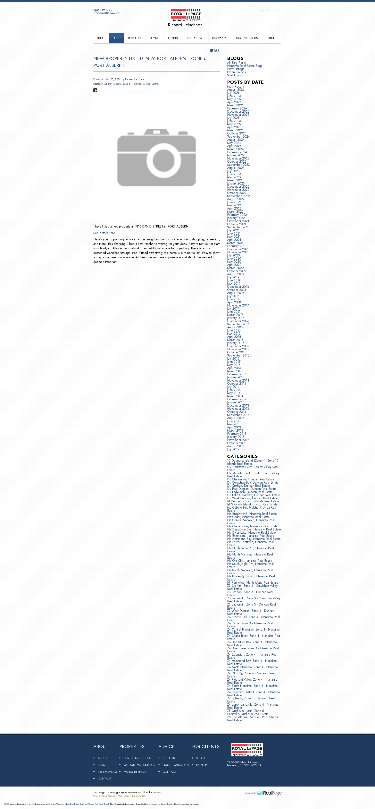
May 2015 (233, 365)
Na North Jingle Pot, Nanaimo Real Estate (250, 550)
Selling (173, 38)
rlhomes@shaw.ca (106, 13)
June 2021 (234, 233)
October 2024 (236, 133)
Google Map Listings (139, 765)
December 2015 (238, 346)
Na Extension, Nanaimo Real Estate (250, 535)
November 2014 (238, 380)
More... (272, 38)
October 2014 (236, 383)
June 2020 (234, 258)
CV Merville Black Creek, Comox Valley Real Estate (253, 474)
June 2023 (234, 174)
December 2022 (238, 186)
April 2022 (234, 208)
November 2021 (238, 221)
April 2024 (234, 146)
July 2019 (233, 277)
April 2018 (234, 302)
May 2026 (234, 99)
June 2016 (234, 330)
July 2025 (233, 118)
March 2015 (235, 371)
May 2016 (233, 333)
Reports (169, 758)
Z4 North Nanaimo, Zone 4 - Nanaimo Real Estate (252, 668)
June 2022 (234, 202)
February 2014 (236, 399)
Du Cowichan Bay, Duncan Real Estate (253, 482)
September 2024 (238, 136)
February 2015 (236, 374)
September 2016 (238, 324)
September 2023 (238, 164)
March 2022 (235, 211)
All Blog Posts (236, 62)
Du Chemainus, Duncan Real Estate (250, 479)
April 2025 (234, 127)
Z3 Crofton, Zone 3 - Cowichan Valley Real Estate (252, 587)
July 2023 (233, 171)
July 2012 (233, 449)
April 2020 (234, 264)
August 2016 (235, 327)
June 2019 (234, 280)
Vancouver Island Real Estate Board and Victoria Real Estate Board (82, 804)
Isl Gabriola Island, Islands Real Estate (252, 504)
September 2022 (238, 196)
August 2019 (235, 274)
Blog (116, 38)
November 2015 (238, 349)
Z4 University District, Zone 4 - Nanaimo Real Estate (253, 693)
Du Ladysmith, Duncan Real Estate (250, 492)
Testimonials (107, 772)
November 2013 (238, 408)
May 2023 (234, 177)
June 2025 (234, 121)
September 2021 (238, 227)
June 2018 (234, 299)
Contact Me (195, 38)
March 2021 (235, 243)
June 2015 (234, 361)
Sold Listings (235, 75)
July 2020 (233, 255)
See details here (104, 233)
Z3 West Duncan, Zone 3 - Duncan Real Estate (250, 612)
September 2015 (238, 355)
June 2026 (234, 96)
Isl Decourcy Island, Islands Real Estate (253, 501)
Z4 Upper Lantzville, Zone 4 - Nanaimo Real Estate (253, 706)
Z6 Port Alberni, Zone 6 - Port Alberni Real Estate (131, 84)
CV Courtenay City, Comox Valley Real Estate (252, 468)
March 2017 (235, 315)
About (102, 758)
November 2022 (238, 189)
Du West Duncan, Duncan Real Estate (252, 498)
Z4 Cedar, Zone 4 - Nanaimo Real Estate (250, 625)
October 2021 (236, 224)
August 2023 (236, 168)
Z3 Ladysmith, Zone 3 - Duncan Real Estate (251, 606)
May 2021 (233, 236)
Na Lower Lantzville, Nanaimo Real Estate (250, 543)
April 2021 (234, 239)
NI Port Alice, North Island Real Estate (252, 582)
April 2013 (234, 427)
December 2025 (238, 111)
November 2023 (238, 158)
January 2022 (236, 218)
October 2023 (236, 161)
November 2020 (238, 252)
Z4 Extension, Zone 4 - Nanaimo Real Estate (252, 656)
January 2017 (235, 318)
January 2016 (235, 343)
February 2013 (236, 433)
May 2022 (234, 205)
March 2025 (235, 130)
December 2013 (238, 405)
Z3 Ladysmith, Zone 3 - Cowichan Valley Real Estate (253, 600)
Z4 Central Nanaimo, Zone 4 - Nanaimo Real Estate (253, 631)
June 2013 (234, 421)
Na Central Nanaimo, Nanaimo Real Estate (251, 521)
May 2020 (234, 261)
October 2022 (236, 193)
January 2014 (235, 402)
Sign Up (264, 10)
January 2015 (235, 377)
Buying (154, 38)
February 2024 (237, 152)
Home (100, 38)
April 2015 (234, 368)
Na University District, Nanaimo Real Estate (251, 578)
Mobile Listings (135, 772)
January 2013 (235, 437)
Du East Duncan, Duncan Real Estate (252, 488)
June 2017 (233, 311)
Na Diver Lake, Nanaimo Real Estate (251, 532)
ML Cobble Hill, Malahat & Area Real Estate (252, 509)
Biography (219, 38)
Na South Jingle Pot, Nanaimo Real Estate (250, 565)
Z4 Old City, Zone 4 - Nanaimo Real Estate (251, 675)
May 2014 (233, 393)
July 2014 (233, 386)
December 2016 (238, 321)
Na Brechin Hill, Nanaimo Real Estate (252, 514)
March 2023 (235, 180)
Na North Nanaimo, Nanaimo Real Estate (250, 556)
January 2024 (236, 155)
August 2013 (235, 418)
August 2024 (236, 139)
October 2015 (236, 352)
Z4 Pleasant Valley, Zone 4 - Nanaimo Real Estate (252, 681)
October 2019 (236, 271)
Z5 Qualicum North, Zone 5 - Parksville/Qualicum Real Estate (248, 712)
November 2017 (238, 305)
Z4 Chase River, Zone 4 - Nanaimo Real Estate (253, 637)
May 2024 (234, 143)
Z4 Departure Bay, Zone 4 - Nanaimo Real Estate (252, 643)
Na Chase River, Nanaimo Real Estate (252, 526)
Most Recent (235, 86)
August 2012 (235, 446)
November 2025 (238, 114)
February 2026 (237, 108)
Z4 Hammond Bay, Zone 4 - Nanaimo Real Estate (252, 662)
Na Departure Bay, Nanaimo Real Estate (254, 529)
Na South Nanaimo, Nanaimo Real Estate (250, 571)
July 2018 (233, 296)
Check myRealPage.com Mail (107, 796)
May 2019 (233, 283)
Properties (134, 38)
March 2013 (235, 430)
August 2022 (236, 199)
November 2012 (238, 440)
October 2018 (236, 290)
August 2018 (235, 293)
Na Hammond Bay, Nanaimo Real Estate (254, 539)
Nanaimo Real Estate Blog (244, 66)
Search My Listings (138, 758)
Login (200, 758)
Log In (276, 10)
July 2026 (233, 92)
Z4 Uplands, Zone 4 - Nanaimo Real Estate (251, 700)
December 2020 (238, 249)
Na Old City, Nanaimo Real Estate (249, 560)
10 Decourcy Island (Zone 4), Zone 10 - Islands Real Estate (253, 462)
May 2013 (233, 424)
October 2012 (236, 443)
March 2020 (235, 268)
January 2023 (236, 183)
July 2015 (233, 358)
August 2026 (236, 89)
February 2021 (236, 246)
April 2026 (234, 102)
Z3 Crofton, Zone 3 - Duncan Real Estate (250, 593)
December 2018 (238, 286)
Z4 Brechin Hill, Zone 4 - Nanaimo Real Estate (253, 618)
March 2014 (235, 396)
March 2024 (235, 149)
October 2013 (236, 411)
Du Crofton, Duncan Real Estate (248, 485)
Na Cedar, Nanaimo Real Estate (248, 517)
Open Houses (236, 72)
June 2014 (234, 390)
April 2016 (234, 336)
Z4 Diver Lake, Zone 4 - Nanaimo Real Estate (253, 650)
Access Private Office (134, 796)
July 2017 (233, 308)
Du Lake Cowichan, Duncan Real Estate (253, 495)
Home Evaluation (246, 38)
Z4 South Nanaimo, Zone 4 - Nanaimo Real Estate (252, 687)
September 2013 (238, 415)
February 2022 (237, 214)
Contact (105, 778)
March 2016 (235, 340)
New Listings (235, 69)
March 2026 (235, 105)
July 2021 (233, 230)
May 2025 (234, 124)
